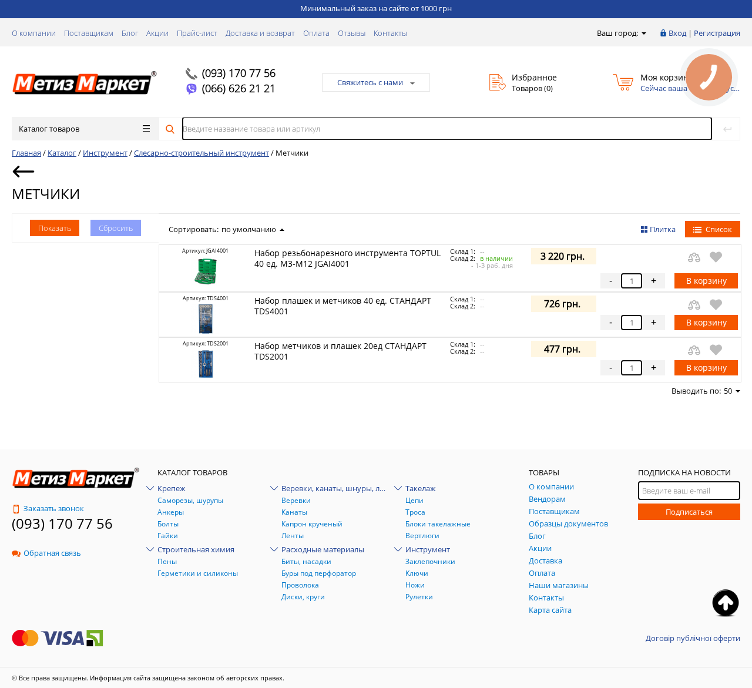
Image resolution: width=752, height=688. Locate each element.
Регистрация (717, 33)
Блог (130, 33)
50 (728, 390)
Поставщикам (88, 33)
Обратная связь (52, 553)
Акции (157, 33)
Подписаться (689, 511)
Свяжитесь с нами (370, 82)
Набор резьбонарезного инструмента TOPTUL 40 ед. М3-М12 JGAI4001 (347, 258)
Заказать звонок (54, 508)
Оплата (316, 33)
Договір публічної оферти (693, 638)
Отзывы (351, 33)
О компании (34, 33)
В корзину (706, 280)
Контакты (390, 33)
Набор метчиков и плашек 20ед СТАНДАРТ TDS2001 (340, 351)
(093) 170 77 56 (239, 73)
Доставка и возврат (260, 33)
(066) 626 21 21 (239, 88)
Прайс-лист (197, 33)
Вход (677, 33)
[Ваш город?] (643, 33)
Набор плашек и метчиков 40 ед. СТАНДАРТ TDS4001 (342, 306)
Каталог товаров (49, 128)
